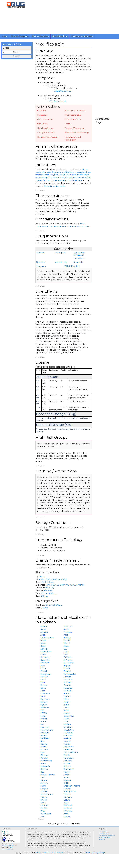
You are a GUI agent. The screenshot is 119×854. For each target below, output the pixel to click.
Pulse (43, 763)
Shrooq (67, 789)
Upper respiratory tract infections (66, 180)
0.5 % (44, 582)
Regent (67, 766)
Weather (44, 805)
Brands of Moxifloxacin (47, 137)
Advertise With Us (104, 833)
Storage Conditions (46, 133)
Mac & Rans (69, 716)
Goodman (45, 693)
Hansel (67, 693)
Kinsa (66, 710)
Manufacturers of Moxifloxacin (72, 138)
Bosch (43, 646)
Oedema (49, 175)
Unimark (68, 797)
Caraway (44, 649)
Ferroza (67, 677)
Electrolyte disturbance (78, 226)
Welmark (68, 805)
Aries (42, 635)
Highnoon (45, 699)
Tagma (43, 797)
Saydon (67, 780)
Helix (42, 696)
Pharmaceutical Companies (107, 835)
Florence (68, 680)
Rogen (67, 772)
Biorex (43, 643)
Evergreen (45, 674)
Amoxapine (60, 252)
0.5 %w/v (70, 585)
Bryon (66, 646)
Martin (43, 721)
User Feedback (103, 831)
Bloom (67, 643)
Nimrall (43, 747)
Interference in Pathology (76, 133)
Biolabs (67, 640)
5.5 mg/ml (79, 585)
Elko (42, 666)
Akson (66, 629)
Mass (66, 721)
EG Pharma (69, 663)
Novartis (44, 749)
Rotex (66, 775)
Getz (42, 691)
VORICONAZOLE (72, 266)
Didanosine (41, 266)
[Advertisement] (75, 16)
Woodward (45, 814)
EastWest (44, 663)
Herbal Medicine (60, 36)
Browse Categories (19, 36)
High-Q (67, 696)
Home (4, 36)
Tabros (67, 794)
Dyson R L (45, 660)
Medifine (68, 727)
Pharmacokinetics (72, 115)
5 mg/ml (62, 585)
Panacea (44, 758)
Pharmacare (46, 761)
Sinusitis (68, 178)
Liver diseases (60, 226)
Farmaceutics (70, 674)
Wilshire (44, 808)
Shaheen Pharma (72, 786)
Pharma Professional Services (49, 852)
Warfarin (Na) (61, 262)
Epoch (67, 668)
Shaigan (44, 789)
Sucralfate (78, 262)
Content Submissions (105, 837)
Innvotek (44, 707)
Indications (42, 115)
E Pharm (68, 660)
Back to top (39, 190)
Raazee (67, 763)
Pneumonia (59, 175)
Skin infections (80, 178)
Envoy (43, 668)
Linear (66, 713)
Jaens (66, 707)
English (67, 666)
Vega (66, 803)
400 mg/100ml (45, 579)
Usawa (67, 800)
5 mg (48, 585)
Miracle (43, 735)
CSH (66, 654)
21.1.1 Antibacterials (57, 101)
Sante (66, 777)
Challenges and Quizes (82, 36)
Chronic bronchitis (60, 172)
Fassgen (44, 677)
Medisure (44, 733)
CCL (65, 649)
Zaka (42, 817)
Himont (43, 702)
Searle (43, 786)
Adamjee (68, 626)
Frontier (67, 682)
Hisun (66, 702)
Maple (66, 719)
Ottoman (44, 755)
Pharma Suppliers (40, 36)
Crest (66, 652)
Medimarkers (46, 730)
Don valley (45, 657)
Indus (66, 705)
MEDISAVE (69, 730)
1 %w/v (54, 585)
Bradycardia (47, 226)
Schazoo (44, 783)
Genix (43, 688)
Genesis (67, 685)
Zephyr (67, 817)
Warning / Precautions (74, 128)
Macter (43, 719)
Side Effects (42, 124)
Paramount (69, 758)
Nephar (67, 741)
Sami (42, 777)
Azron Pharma (47, 638)
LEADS (43, 713)
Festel (43, 680)
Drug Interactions (72, 119)
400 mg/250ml (60, 579)
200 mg (44, 593)
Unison (43, 800)
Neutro (43, 744)
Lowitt (43, 716)
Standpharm (70, 791)
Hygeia (43, 705)
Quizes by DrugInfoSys (94, 852)
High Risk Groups (45, 128)
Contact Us (102, 839)
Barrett (67, 638)
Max (42, 724)
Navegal (67, 738)
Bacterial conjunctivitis (54, 186)
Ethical (43, 671)
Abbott (43, 626)
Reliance (44, 769)
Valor (42, 803)
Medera (67, 724)
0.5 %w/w (48, 590)
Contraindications (45, 119)
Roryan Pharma (47, 775)
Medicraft (44, 727)
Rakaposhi (45, 766)
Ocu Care (68, 749)
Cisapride (40, 252)
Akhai (43, 629)
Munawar (68, 735)
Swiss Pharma (46, 794)
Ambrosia (68, 632)
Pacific (67, 755)
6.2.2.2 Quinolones (62, 91)
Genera (43, 685)
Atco (66, 635)
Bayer (43, 640)
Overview (41, 110)
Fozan (43, 682)
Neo (42, 741)
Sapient (44, 780)
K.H (42, 710)
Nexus (67, 744)
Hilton (66, 699)
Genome (68, 688)
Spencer (44, 791)
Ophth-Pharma (71, 752)
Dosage (67, 124)
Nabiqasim (45, 738)
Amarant (44, 632)
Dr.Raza (67, 657)
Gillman (67, 691)
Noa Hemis (69, 747)
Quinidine (40, 262)
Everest (67, 671)
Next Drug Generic (73, 824)
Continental (45, 652)
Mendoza (68, 733)
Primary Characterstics (74, 110)
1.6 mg (41, 576)
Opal (42, 752)
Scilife (66, 783)
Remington (69, 769)
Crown (43, 654)
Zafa (66, 814)
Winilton (68, 808)
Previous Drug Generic (55, 824)
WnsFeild (68, 811)
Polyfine (67, 761)
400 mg (52, 593)
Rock (42, 772)
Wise (42, 811)
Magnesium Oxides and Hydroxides (79, 255)
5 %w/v (50, 582)
